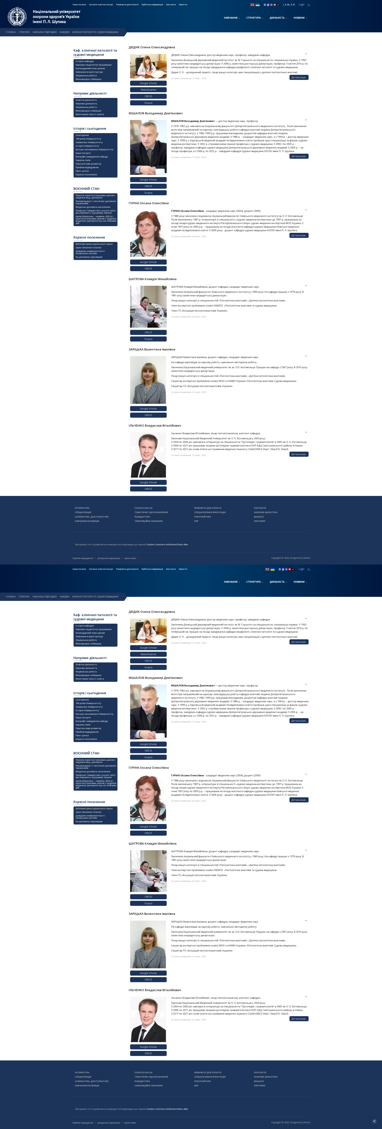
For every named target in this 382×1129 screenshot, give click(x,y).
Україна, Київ (83, 160)
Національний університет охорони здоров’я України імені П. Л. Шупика (56, 16)
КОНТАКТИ (260, 508)
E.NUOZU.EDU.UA (144, 508)
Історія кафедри (85, 61)
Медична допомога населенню (93, 207)
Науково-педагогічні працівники (94, 65)
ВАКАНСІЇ (259, 516)
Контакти (171, 4)
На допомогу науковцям (89, 257)
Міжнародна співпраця (88, 79)
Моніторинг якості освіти (90, 114)
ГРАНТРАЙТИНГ (202, 516)
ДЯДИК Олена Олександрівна (152, 47)
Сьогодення (82, 135)
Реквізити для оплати (127, 4)
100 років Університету (88, 138)
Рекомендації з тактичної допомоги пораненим (96, 202)
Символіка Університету (89, 142)
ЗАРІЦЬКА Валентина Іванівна (152, 349)
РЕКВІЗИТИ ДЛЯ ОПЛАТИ (207, 508)
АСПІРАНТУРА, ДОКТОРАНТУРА (92, 516)
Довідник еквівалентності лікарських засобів (90, 252)
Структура (253, 17)
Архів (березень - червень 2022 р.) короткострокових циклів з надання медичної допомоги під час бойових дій (96, 219)
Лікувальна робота (86, 75)
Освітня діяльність (86, 100)
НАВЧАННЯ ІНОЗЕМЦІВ (87, 521)
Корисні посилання (86, 174)
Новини (299, 17)
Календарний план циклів (90, 68)
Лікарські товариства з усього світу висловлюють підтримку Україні (95, 211)
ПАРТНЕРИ (259, 521)
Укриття (183, 4)
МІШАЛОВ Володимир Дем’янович (156, 113)
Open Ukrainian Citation (88, 247)
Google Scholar (148, 83)
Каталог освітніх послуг (101, 4)
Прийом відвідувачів (87, 167)
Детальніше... (299, 77)
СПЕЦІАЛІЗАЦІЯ (83, 512)
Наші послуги (79, 4)
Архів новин (130, 558)
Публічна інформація (152, 4)
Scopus (148, 102)
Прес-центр (82, 171)
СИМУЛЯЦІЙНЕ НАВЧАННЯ (148, 521)
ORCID (148, 96)
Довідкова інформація (108, 558)
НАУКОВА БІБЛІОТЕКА (266, 512)
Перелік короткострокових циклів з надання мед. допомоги (95, 196)
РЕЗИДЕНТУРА (142, 516)
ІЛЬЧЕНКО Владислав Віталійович (155, 425)
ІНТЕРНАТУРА (82, 508)
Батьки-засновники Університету (94, 149)
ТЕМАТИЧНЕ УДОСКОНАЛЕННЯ (151, 512)
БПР (196, 521)
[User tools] (304, 54)
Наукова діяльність (86, 103)
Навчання (230, 17)
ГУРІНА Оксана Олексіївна (149, 203)
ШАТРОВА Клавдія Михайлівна (153, 279)
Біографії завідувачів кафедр (92, 156)
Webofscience (148, 89)
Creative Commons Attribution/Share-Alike (167, 544)
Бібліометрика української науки (94, 244)
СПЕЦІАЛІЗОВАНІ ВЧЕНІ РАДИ (210, 512)
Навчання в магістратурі (89, 72)
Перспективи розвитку (88, 163)
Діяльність (277, 17)
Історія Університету (87, 146)
